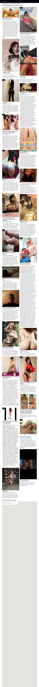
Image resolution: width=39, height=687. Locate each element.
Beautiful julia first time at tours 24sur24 (28, 93)
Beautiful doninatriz (25, 263)
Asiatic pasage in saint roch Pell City (11, 279)
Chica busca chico (7, 18)
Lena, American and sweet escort (9, 253)
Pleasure (5, 179)
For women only (24, 480)
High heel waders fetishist (9, 307)
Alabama (18, 3)
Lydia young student (8, 347)
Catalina (5, 102)
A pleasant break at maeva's (27, 33)
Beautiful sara (23, 152)
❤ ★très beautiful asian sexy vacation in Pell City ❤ (10, 132)
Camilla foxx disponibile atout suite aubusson (10, 422)
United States (13, 3)
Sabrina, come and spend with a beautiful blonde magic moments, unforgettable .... (28, 411)
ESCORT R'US (4, 1)
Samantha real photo (25, 436)
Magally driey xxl (24, 221)
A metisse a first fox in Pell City (28, 184)
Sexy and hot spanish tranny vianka (27, 383)
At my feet (22, 76)
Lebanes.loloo (6, 72)
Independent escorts (6, 3)
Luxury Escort (23, 350)
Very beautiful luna (7, 377)
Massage (5, 491)
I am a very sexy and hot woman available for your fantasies (9, 219)
